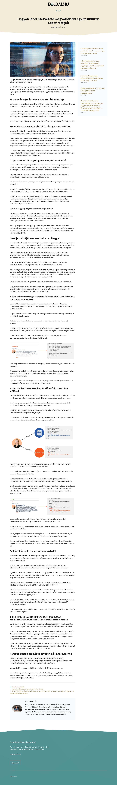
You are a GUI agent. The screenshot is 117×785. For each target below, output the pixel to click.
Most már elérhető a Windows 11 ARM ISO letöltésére (28, 689)
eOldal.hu (14, 776)
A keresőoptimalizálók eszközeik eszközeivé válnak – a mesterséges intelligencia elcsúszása (93, 50)
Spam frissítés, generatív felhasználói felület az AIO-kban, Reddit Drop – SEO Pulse (92, 78)
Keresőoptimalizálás (18, 687)
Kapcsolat (15, 763)
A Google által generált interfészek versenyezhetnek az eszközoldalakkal (93, 90)
